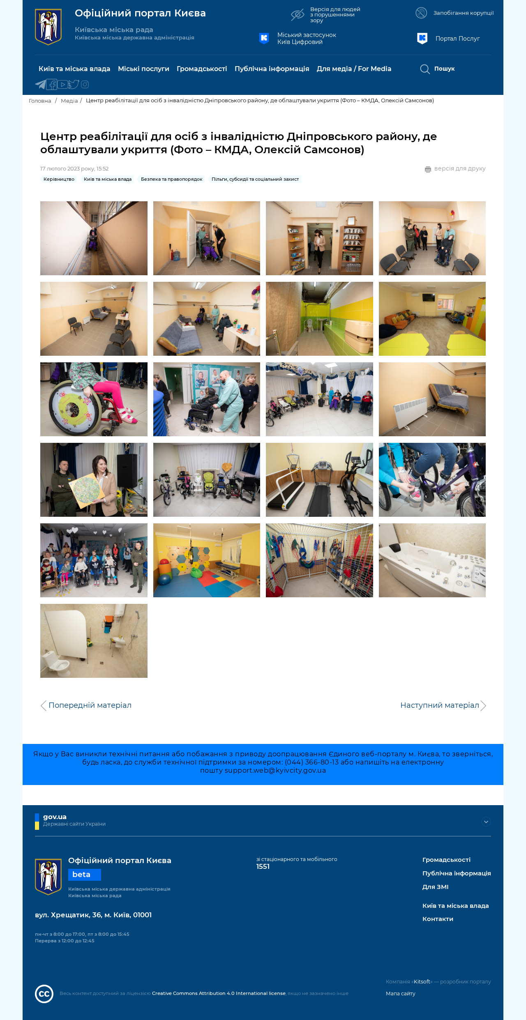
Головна (40, 100)
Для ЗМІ (435, 887)
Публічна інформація (456, 873)
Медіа (69, 100)
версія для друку (460, 169)
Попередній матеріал (90, 705)
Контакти (437, 919)
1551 (263, 866)
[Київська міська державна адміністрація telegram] (40, 85)
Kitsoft (422, 982)
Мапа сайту (400, 993)
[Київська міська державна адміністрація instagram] (84, 85)
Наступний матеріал (439, 705)
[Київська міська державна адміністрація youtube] (62, 85)
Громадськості (446, 860)
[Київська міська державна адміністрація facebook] (51, 85)
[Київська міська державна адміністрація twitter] (73, 85)
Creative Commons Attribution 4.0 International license (219, 993)
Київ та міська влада (455, 906)
